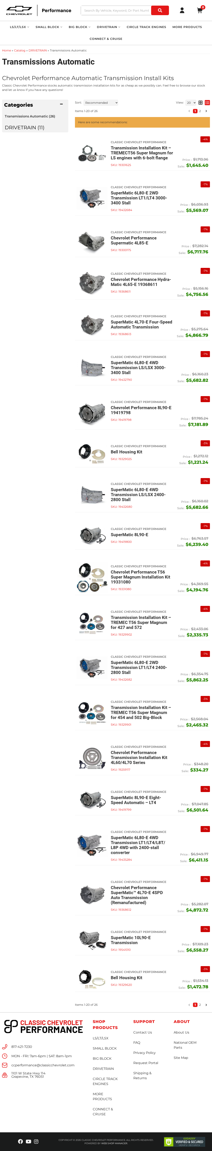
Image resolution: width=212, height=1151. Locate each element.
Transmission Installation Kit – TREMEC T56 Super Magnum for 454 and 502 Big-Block (141, 712)
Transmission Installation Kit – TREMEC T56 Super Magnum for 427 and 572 (141, 622)
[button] (189, 1005)
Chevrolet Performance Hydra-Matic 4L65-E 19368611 (141, 282)
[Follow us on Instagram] (36, 1141)
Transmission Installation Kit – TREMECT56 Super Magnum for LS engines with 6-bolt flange (142, 152)
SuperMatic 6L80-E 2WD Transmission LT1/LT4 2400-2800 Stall (139, 667)
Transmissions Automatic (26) (30, 116)
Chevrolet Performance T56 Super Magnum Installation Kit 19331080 (140, 577)
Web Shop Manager (114, 1143)
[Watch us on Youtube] (28, 1141)
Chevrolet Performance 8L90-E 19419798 (141, 410)
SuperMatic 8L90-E (129, 534)
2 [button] (200, 1005)
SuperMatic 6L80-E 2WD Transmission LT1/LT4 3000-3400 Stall (139, 197)
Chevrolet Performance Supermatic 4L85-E (134, 240)
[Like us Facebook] (20, 1141)
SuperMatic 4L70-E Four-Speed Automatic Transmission (141, 325)
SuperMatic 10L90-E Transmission (131, 940)
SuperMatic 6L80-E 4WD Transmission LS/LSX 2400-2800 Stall (138, 494)
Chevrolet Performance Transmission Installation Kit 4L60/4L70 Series (139, 757)
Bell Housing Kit (126, 451)
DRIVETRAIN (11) (25, 127)
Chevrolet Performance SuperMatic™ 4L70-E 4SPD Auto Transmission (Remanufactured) (137, 895)
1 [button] (195, 1005)
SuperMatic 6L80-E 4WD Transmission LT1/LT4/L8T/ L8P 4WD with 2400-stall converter (138, 845)
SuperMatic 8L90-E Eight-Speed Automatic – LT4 (136, 800)
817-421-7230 (21, 1047)
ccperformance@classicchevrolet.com (43, 1065)
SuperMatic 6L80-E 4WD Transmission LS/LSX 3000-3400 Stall (138, 367)
